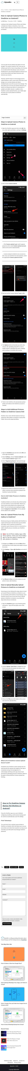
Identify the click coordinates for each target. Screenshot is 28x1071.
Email (4, 889)
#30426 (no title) (8, 1060)
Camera (7, 867)
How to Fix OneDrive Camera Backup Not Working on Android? (14, 805)
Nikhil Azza (4, 21)
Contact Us (21, 1060)
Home (2, 9)
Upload (21, 867)
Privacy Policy (17, 1062)
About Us (15, 1060)
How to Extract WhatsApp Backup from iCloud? (12, 1024)
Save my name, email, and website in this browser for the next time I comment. (12, 919)
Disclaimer (10, 1062)
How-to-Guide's (14, 867)
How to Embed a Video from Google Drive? (11, 963)
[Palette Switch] (14, 2)
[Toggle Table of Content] (24, 118)
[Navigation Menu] (17, 2)
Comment (5, 899)
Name (4, 884)
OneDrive (6, 9)
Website (4, 894)
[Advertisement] (14, 59)
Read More (24, 939)
